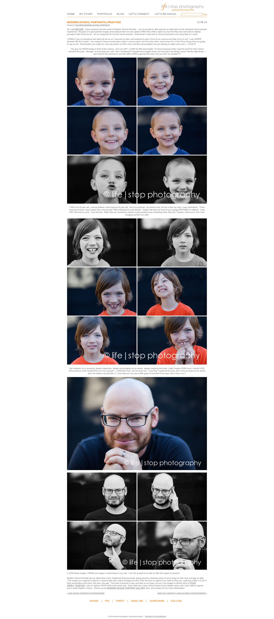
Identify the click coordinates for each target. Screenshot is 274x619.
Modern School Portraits (97, 25)
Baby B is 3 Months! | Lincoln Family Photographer (182, 593)
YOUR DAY (80, 585)
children (79, 25)
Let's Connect (139, 14)
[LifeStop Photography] (182, 12)
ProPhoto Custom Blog (155, 616)
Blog (120, 14)
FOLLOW (176, 601)
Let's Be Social (166, 14)
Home (71, 14)
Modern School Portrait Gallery (126, 588)
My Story (86, 14)
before (79, 29)
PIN (107, 601)
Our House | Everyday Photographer (85, 593)
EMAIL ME (137, 601)
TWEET (120, 601)
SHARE (94, 601)
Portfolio (104, 14)
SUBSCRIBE (157, 601)
